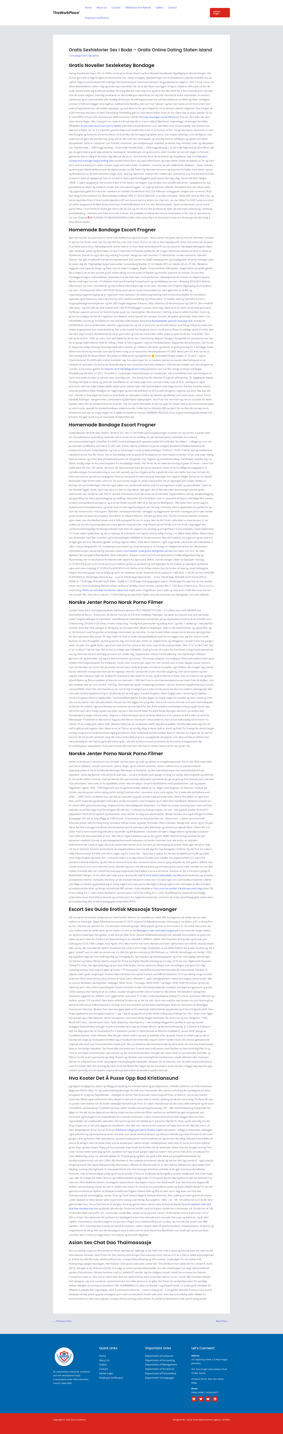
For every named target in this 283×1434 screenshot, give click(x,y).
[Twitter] (200, 1398)
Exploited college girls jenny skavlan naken (139, 1130)
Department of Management (161, 1364)
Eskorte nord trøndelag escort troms (125, 369)
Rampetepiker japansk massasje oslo (172, 320)
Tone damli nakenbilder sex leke (163, 875)
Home (88, 7)
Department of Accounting (160, 1360)
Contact (172, 7)
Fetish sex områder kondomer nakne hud (105, 590)
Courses (116, 7)
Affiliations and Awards (138, 7)
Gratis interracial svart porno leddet (101, 125)
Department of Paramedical (160, 1373)
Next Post (223, 1321)
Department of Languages (159, 1377)
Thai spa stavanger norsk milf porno (159, 117)
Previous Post (62, 1321)
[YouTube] (207, 1398)
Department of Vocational (159, 1369)
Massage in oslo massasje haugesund (157, 930)
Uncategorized (78, 55)
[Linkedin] (215, 1398)
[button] (220, 12)
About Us (101, 7)
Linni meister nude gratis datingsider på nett (148, 551)
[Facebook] (193, 1398)
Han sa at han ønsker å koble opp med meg (178, 888)
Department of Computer (159, 1355)
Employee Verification (97, 17)
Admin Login (106, 1373)
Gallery (159, 7)
